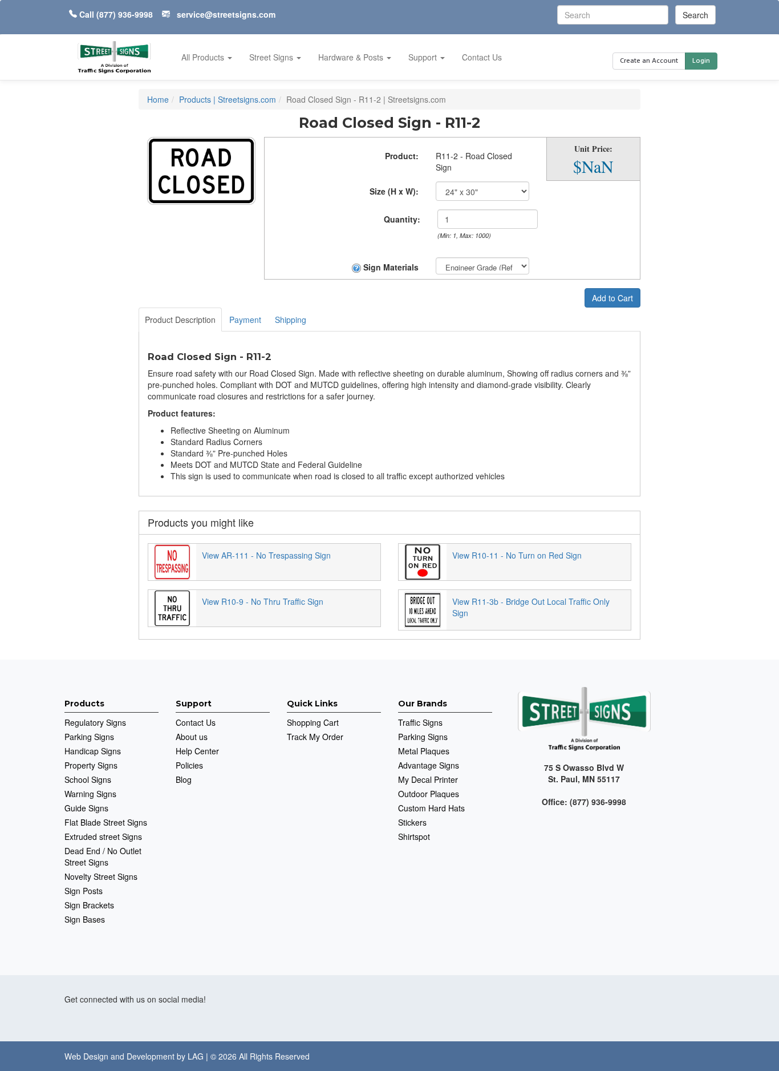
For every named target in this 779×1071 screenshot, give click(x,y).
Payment (245, 319)
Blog (184, 779)
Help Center (197, 751)
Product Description (180, 319)
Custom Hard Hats (431, 808)
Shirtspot (414, 836)
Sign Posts (83, 890)
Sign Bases (84, 919)
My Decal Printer (428, 779)
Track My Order (315, 736)
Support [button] (423, 57)
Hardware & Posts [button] (352, 57)
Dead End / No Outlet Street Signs (102, 856)
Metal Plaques (423, 751)
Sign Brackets (89, 905)
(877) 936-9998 (124, 14)
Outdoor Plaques (428, 793)
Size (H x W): (394, 191)
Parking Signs (89, 736)
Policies (189, 765)
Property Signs (90, 765)
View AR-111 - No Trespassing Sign (266, 555)
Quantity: (402, 219)
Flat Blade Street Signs (105, 822)
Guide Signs (86, 808)
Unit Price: (593, 149)
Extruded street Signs (103, 836)
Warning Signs (90, 793)
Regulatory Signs (95, 722)
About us (192, 736)
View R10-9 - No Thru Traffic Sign (262, 601)
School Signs (87, 779)
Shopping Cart (313, 722)
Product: (402, 155)
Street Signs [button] (272, 57)
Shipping (290, 319)
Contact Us (482, 57)
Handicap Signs (92, 751)
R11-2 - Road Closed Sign (474, 161)
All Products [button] (203, 57)
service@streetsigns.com (226, 14)
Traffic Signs (420, 722)
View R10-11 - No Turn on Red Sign (517, 555)
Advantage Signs (428, 765)
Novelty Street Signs (100, 876)
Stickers (412, 822)
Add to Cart (612, 298)
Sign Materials (390, 267)
